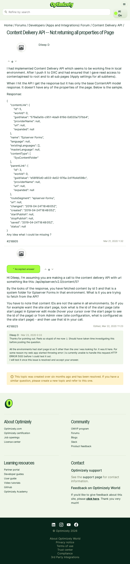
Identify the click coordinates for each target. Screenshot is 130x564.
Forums (20, 25)
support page (92, 477)
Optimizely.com (13, 428)
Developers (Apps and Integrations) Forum (59, 25)
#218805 (12, 241)
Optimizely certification (17, 433)
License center (12, 441)
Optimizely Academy (16, 491)
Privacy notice (65, 542)
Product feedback (81, 446)
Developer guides (14, 474)
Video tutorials (12, 482)
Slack (74, 441)
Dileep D (44, 44)
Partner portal (11, 469)
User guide (10, 478)
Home (8, 25)
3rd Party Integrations (65, 557)
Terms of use (65, 546)
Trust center (65, 549)
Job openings (12, 437)
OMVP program (80, 428)
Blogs (74, 437)
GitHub (8, 487)
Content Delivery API (107, 25)
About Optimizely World (65, 538)
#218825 (12, 326)
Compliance (65, 553)
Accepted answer (23, 268)
